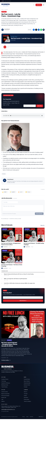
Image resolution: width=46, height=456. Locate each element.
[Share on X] (36, 30)
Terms (27, 416)
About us (25, 391)
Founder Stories (27, 379)
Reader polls (3, 397)
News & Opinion (27, 381)
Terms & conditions (27, 401)
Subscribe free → (23, 300)
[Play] (5, 47)
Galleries (3, 401)
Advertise (31, 416)
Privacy (23, 416)
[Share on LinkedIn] (39, 30)
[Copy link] (44, 30)
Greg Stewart (7, 29)
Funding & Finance (4, 379)
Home (2, 9)
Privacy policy (26, 399)
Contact (25, 395)
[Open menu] (43, 5)
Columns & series (4, 391)
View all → (43, 225)
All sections (26, 397)
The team (25, 393)
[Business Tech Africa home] (5, 5)
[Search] (34, 5)
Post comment (39, 213)
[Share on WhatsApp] (41, 30)
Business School (27, 384)
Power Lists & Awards (5, 395)
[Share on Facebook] (34, 30)
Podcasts (6, 9)
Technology (3, 381)
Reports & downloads (5, 393)
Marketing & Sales (4, 384)
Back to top (41, 416)
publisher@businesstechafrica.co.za (8, 409)
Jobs (2, 399)
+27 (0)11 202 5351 (4, 411)
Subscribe (39, 4)
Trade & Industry (4, 386)
